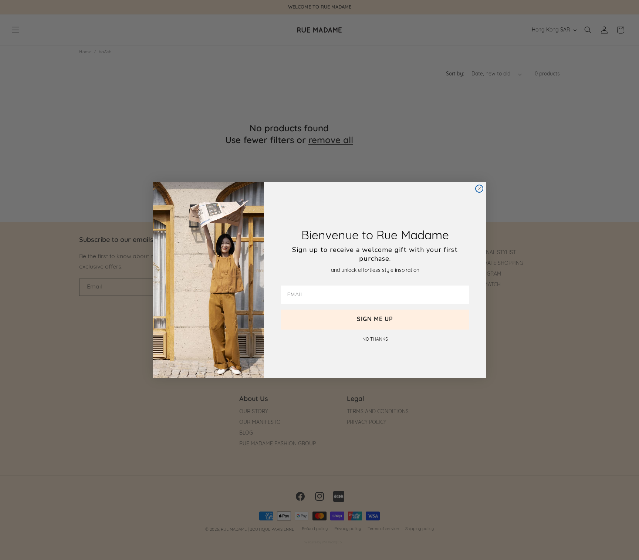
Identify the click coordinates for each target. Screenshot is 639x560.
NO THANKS (375, 339)
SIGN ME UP (375, 320)
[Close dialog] (479, 188)
